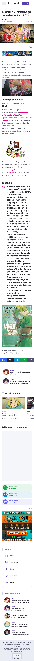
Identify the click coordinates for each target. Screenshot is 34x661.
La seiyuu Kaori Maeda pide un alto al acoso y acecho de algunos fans (20, 374)
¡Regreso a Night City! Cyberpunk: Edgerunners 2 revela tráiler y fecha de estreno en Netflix (20, 635)
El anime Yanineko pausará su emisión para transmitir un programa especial (12, 415)
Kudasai (5, 19)
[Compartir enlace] (30, 360)
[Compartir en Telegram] (17, 360)
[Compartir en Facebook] (3, 360)
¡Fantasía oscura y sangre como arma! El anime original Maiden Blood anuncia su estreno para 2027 (19, 619)
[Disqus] (17, 456)
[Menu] (4, 3)
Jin (17, 418)
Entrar (26, 3)
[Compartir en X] (10, 360)
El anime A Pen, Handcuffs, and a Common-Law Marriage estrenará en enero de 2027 (20, 383)
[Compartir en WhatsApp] (23, 360)
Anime (4, 411)
